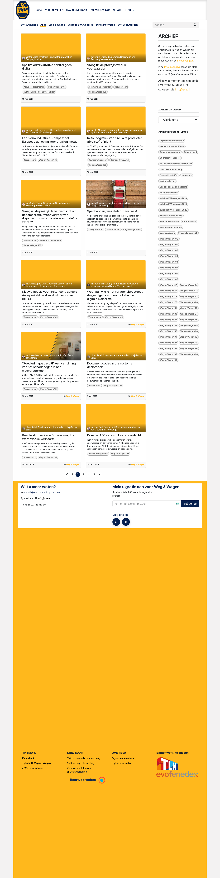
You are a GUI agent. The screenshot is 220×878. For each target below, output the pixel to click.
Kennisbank (28, 758)
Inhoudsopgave (185, 60)
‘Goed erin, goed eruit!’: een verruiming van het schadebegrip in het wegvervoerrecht (49, 367)
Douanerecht (30, 160)
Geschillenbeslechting (171, 169)
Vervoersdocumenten (34, 87)
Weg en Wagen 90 (189, 331)
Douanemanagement (98, 454)
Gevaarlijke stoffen (169, 175)
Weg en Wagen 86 (188, 319)
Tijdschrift (36, 763)
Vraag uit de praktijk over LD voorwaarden (106, 67)
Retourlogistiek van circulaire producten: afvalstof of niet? (115, 140)
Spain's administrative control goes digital (47, 67)
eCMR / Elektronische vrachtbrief (39, 92)
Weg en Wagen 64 (188, 285)
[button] (189, 503)
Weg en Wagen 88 (189, 325)
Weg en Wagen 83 (168, 314)
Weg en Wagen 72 (189, 290)
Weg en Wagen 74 (168, 296)
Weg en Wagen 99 (168, 360)
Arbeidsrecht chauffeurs (172, 146)
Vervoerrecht (121, 87)
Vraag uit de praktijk (187, 233)
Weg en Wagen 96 (188, 348)
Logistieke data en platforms (173, 187)
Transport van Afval (120, 160)
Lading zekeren (95, 229)
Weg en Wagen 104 (113, 385)
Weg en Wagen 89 (168, 331)
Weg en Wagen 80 (189, 302)
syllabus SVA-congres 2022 (173, 210)
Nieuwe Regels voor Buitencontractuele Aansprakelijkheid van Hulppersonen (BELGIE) (49, 295)
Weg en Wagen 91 (168, 337)
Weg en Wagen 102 (169, 250)
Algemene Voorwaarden (99, 87)
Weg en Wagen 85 (168, 319)
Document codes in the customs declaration (109, 365)
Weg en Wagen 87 (168, 325)
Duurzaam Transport (97, 160)
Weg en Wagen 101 (168, 244)
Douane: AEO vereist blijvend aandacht (114, 435)
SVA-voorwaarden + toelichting (83, 758)
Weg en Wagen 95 (168, 348)
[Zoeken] (195, 25)
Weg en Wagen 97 (168, 354)
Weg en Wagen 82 (188, 308)
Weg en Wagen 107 (169, 279)
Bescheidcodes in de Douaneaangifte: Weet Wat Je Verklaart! (48, 437)
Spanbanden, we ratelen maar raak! (112, 211)
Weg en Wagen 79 (168, 302)
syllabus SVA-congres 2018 (173, 204)
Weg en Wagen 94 (188, 342)
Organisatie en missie (123, 758)
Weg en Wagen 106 (57, 87)
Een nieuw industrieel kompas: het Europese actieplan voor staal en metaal (50, 140)
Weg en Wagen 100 (169, 239)
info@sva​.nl (44, 498)
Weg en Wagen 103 (169, 256)
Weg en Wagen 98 (189, 354)
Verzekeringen (167, 233)
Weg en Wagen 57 (168, 285)
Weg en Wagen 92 (188, 337)
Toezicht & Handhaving (171, 215)
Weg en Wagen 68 (168, 290)
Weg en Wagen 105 (48, 160)
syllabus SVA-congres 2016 (173, 198)
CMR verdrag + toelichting (80, 763)
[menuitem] (38, 10)
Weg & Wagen (137, 324)
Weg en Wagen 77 (188, 296)
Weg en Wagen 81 (168, 308)
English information (122, 763)
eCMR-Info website (32, 768)
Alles (43, 24)
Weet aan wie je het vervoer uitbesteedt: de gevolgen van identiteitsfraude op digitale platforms (115, 295)
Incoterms (186, 175)
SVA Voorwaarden (169, 192)
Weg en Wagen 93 (168, 342)
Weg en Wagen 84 (188, 314)
